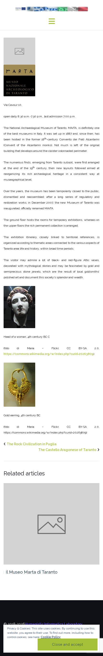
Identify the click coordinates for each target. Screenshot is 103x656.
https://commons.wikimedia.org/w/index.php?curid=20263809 (48, 354)
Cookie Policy (51, 637)
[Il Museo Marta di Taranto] (51, 524)
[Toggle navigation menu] (52, 21)
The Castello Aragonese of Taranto (67, 450)
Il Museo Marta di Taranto (31, 572)
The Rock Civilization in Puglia (32, 444)
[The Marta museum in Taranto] (19, 51)
